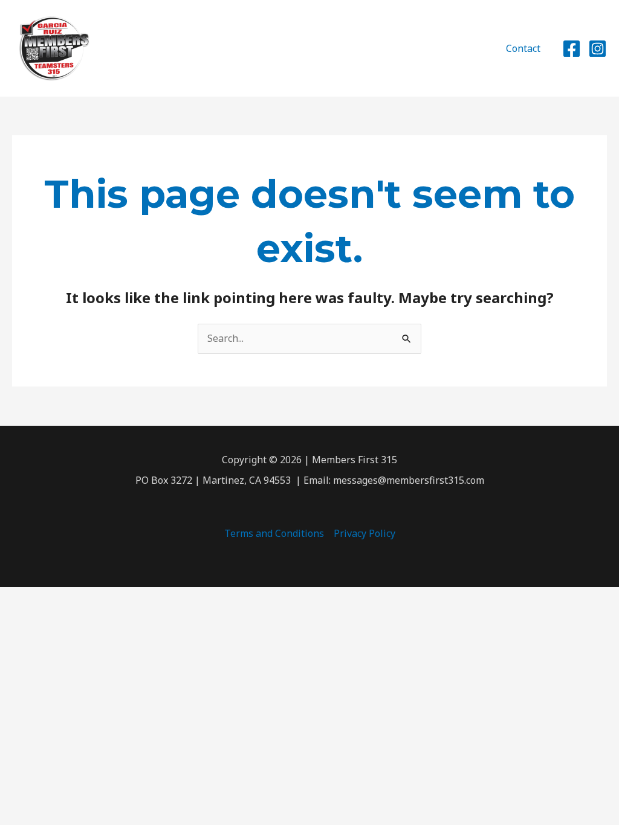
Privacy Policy (364, 533)
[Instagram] (597, 48)
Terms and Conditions (274, 533)
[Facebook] (571, 48)
